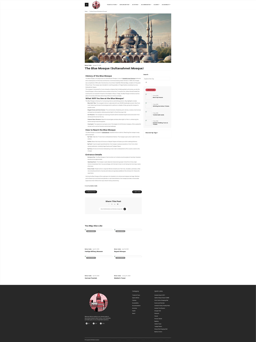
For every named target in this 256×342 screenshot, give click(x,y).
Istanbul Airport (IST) (159, 295)
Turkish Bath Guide (158, 115)
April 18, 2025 (125, 249)
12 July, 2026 (155, 95)
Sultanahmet (105, 132)
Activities (135, 4)
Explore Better (124, 4)
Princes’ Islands (158, 318)
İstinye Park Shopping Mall (160, 329)
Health (133, 310)
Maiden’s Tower (120, 278)
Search (145, 74)
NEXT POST (138, 191)
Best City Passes (158, 97)
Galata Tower (157, 323)
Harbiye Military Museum (94, 251)
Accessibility (166, 4)
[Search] (146, 82)
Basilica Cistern (158, 331)
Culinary (156, 4)
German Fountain (91, 278)
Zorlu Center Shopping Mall (161, 300)
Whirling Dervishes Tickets (161, 106)
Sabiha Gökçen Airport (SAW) (161, 297)
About (133, 313)
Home (86, 11)
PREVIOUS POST (91, 191)
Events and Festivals (159, 303)
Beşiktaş (156, 321)
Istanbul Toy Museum (159, 308)
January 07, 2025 (97, 65)
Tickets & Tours (112, 4)
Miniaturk (156, 313)
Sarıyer (156, 316)
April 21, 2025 (96, 249)
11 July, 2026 (155, 104)
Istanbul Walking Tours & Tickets (160, 123)
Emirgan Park (157, 310)
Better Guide (88, 65)
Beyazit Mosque (120, 251)
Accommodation (145, 4)
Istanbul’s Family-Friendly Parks (162, 305)
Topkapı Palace (158, 326)
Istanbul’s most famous (128, 78)
